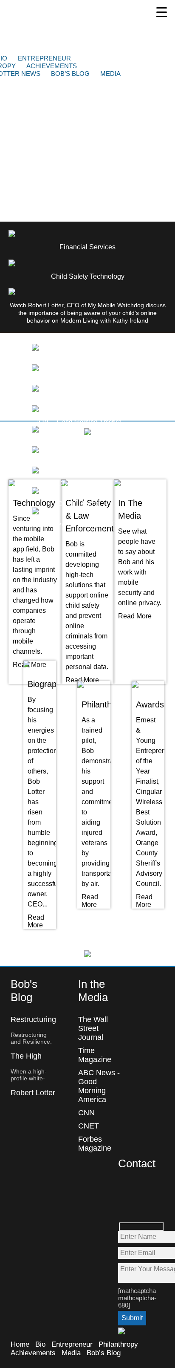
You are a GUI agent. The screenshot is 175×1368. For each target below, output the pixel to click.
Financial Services (87, 247)
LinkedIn (143, 1207)
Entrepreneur (44, 58)
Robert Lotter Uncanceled (33, 1097)
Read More (82, 680)
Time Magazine (94, 1055)
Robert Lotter (70, 27)
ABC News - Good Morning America (99, 1086)
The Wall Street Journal (93, 1028)
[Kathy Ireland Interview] (35, 348)
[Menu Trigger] (161, 11)
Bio (40, 1344)
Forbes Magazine (94, 1143)
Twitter (143, 1188)
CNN (86, 1112)
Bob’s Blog (70, 73)
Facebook (125, 1188)
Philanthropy (118, 1344)
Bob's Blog (24, 991)
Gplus (125, 1207)
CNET (88, 1126)
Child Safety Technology (87, 276)
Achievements (51, 65)
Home (20, 1344)
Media (110, 73)
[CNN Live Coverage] (35, 389)
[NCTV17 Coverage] (35, 368)
